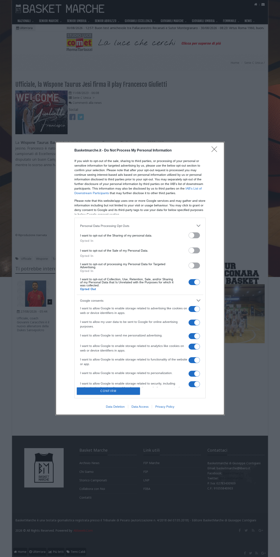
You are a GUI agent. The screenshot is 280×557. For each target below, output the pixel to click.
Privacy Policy (164, 406)
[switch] (194, 235)
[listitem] (140, 225)
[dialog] (140, 278)
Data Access (140, 406)
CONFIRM (108, 391)
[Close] (216, 150)
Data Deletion (115, 406)
